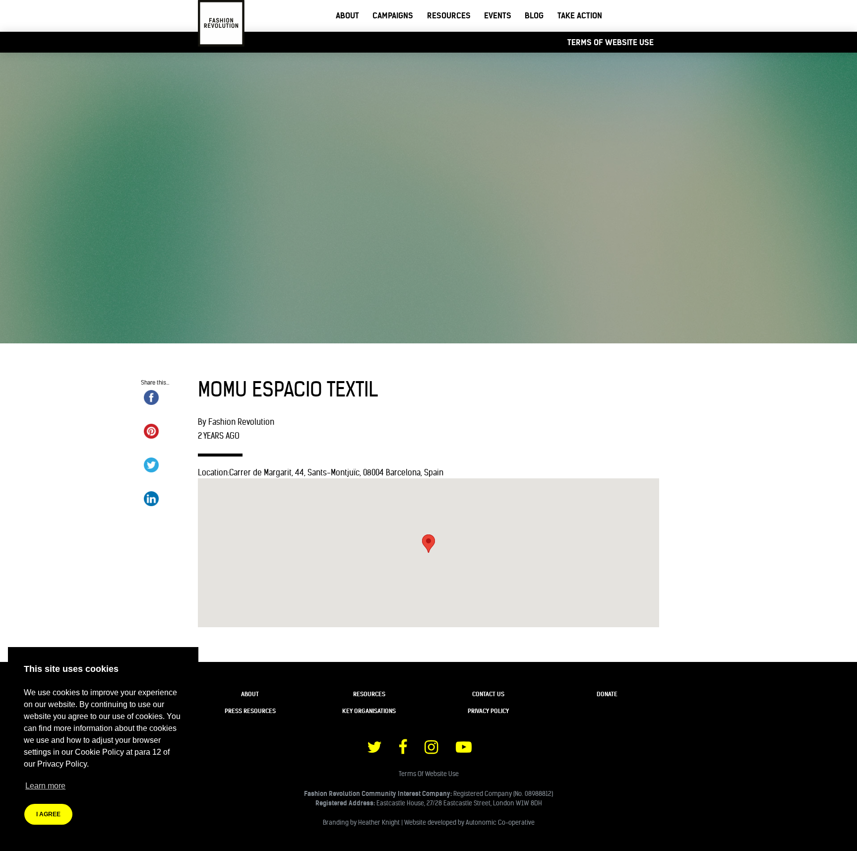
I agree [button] (48, 814)
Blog (534, 15)
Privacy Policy (488, 711)
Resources (449, 15)
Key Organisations (369, 711)
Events (497, 15)
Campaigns (392, 15)
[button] (428, 543)
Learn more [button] (45, 786)
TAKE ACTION (579, 15)
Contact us (488, 694)
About (347, 15)
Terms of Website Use (610, 42)
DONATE (607, 694)
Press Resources (250, 711)
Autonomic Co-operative (500, 822)
